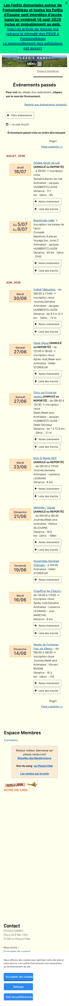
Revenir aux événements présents (45, 104)
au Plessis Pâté (43, 765)
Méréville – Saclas (44, 507)
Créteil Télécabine (44, 289)
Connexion (11, 740)
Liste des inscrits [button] (48, 209)
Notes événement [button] (49, 201)
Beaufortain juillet (43, 220)
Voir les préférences (19, 997)
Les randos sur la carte (34, 773)
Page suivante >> (52, 146)
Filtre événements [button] (21, 115)
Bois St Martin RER (44, 458)
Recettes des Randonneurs (34, 758)
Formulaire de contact (17, 951)
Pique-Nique (41, 343)
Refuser (18, 987)
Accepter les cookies (19, 976)
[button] (34, 64)
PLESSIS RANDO (35, 58)
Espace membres (48, 71)
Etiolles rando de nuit (46, 163)
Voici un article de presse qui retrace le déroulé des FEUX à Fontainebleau (32, 34)
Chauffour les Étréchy (47, 591)
